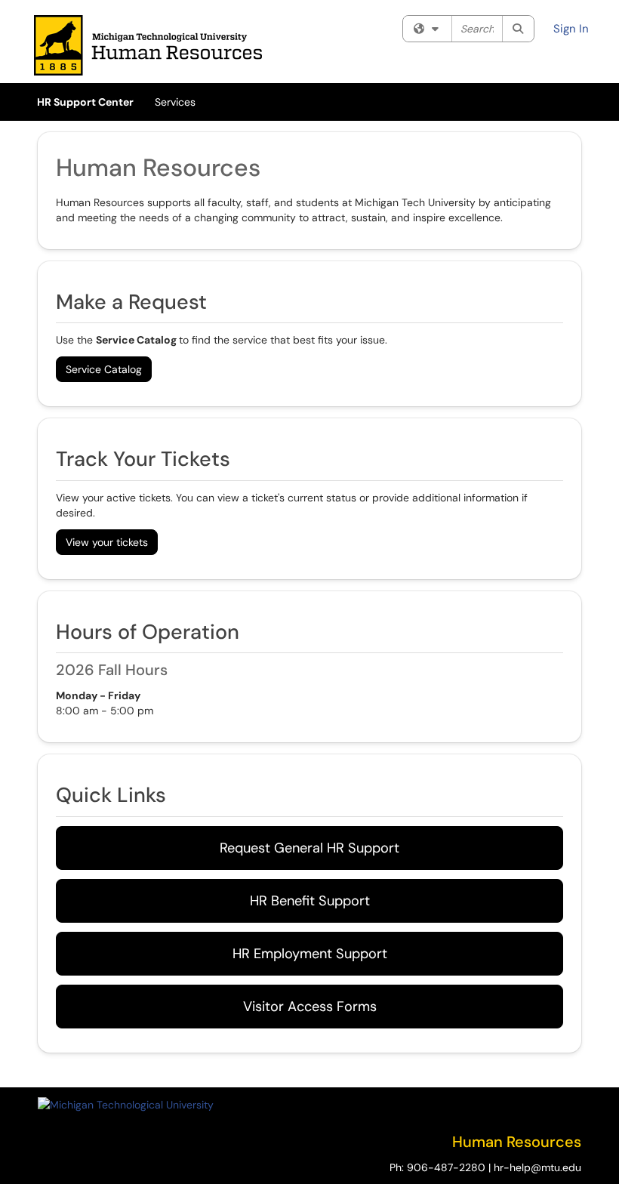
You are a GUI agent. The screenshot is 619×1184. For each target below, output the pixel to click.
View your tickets (107, 542)
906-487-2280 (446, 1167)
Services (175, 102)
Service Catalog (104, 369)
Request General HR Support (309, 848)
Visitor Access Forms (310, 1006)
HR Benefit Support (310, 901)
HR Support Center (85, 102)
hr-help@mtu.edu (537, 1167)
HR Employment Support (310, 954)
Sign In (571, 28)
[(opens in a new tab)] (148, 45)
